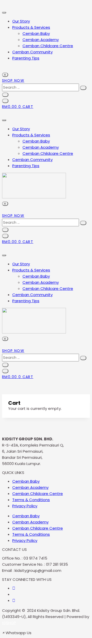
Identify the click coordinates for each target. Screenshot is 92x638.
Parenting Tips (25, 58)
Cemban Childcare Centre (47, 45)
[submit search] (83, 88)
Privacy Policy (24, 506)
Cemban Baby (36, 33)
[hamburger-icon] (4, 12)
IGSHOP (9, 622)
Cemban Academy (40, 39)
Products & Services (31, 27)
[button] (16, 632)
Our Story (21, 21)
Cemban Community (32, 52)
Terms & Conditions (31, 499)
